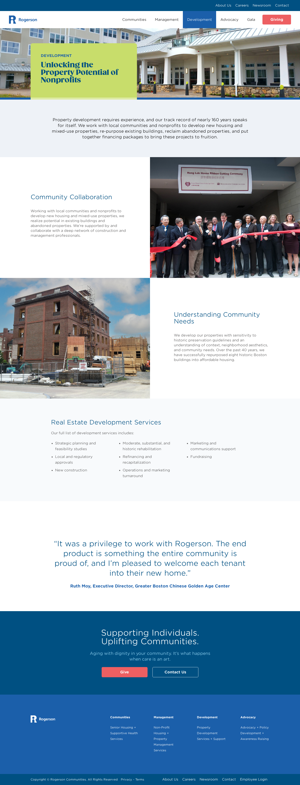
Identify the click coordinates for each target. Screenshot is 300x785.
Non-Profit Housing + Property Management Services (163, 739)
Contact (282, 5)
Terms (139, 779)
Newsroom (262, 5)
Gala (251, 20)
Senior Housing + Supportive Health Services (124, 733)
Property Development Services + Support (211, 733)
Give (124, 672)
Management (167, 20)
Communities (134, 20)
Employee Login (253, 779)
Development (199, 20)
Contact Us (175, 672)
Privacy (127, 779)
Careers (242, 5)
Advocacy (229, 20)
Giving (276, 19)
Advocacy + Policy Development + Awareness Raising (254, 733)
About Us (223, 5)
